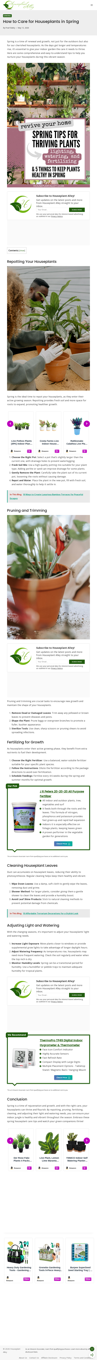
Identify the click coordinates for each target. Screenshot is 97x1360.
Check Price (61, 843)
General (7, 16)
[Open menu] (91, 5)
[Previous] (10, 424)
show (21, 250)
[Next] (87, 424)
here (35, 1352)
